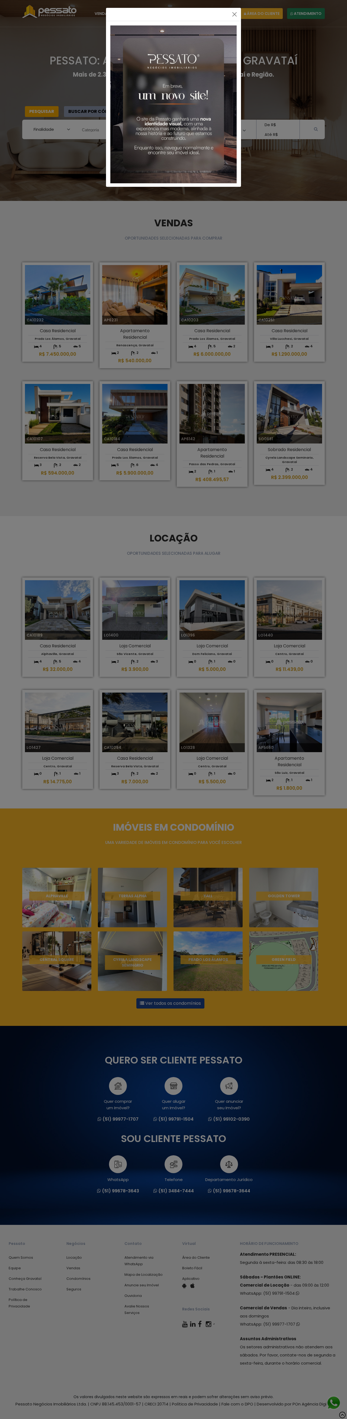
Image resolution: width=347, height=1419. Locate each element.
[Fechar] (234, 14)
